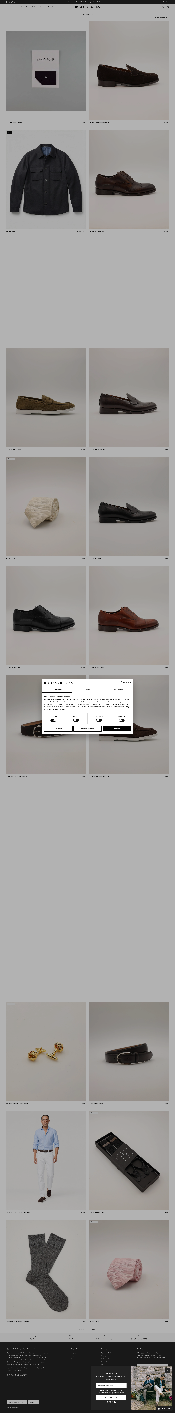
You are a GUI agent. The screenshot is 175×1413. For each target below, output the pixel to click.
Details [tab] (87, 689)
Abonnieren (111, 1397)
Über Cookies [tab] (118, 689)
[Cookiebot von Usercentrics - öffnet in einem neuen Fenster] (122, 682)
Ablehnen (58, 728)
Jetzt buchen (166, 1408)
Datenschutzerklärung (106, 1393)
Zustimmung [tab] (57, 689)
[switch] (76, 720)
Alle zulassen (116, 728)
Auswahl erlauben (87, 728)
